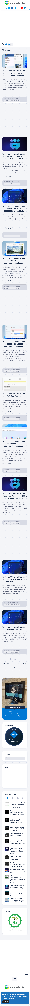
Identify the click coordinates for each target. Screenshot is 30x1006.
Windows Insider (15, 100)
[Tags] (22, 798)
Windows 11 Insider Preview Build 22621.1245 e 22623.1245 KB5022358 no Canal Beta (15, 260)
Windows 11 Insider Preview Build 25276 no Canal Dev (13, 395)
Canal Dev (6, 419)
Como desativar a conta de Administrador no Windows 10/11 (17, 893)
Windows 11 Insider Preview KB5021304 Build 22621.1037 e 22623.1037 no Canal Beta (14, 496)
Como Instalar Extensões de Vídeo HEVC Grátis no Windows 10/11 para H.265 (17, 835)
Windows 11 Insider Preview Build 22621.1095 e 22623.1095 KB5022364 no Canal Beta (15, 443)
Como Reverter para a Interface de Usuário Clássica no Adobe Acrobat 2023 (17, 864)
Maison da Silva (16, 98)
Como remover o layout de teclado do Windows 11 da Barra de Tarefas (16, 858)
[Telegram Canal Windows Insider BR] (25, 8)
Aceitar (6, 1001)
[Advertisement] (15, 26)
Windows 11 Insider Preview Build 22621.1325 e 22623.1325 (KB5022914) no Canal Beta (15, 73)
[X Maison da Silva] (6, 8)
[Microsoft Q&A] (15, 8)
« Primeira (6, 663)
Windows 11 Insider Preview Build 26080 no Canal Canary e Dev (17, 871)
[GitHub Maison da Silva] (18, 8)
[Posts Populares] (7, 798)
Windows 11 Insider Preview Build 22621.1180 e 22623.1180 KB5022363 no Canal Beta (15, 343)
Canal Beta (7, 100)
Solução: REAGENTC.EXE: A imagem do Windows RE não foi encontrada (17, 828)
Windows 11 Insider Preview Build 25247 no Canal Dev (13, 628)
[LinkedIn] (12, 8)
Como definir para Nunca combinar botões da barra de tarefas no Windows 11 (17, 900)
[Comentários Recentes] (17, 798)
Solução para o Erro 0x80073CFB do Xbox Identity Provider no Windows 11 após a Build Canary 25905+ (17, 879)
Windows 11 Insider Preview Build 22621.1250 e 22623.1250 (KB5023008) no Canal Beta (15, 208)
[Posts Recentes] (12, 798)
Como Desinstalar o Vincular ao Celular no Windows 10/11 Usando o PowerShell (17, 887)
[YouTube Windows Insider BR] (22, 8)
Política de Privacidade (8, 998)
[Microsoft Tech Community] (9, 8)
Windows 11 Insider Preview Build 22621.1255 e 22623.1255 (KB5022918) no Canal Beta (15, 156)
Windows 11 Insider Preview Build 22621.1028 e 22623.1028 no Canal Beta (15, 579)
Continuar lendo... (6, 93)
